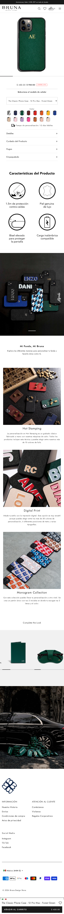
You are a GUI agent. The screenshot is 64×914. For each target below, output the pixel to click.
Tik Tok (5, 842)
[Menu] (60, 8)
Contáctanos (38, 807)
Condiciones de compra (13, 815)
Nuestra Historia (10, 807)
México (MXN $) (14, 870)
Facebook (6, 847)
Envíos (5, 811)
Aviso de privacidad (11, 820)
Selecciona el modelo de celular (32, 92)
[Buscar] (39, 8)
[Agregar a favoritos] (60, 903)
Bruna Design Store (18, 890)
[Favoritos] (45, 8)
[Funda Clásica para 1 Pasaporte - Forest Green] (17, 650)
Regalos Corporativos (42, 815)
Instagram (6, 838)
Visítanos (36, 811)
